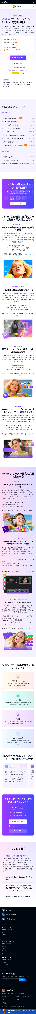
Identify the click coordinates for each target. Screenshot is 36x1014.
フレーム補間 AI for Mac (10, 125)
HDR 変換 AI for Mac (9, 132)
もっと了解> (18, 315)
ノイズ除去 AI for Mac (10, 122)
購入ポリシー (18, 996)
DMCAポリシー (14, 993)
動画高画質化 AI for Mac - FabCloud (14, 135)
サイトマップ (15, 999)
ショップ (4, 932)
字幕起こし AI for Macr (10, 157)
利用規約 (21, 993)
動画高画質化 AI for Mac (12, 118)
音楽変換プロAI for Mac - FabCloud (15, 163)
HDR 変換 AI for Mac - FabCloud (13, 138)
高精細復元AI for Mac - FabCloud (15, 145)
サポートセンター (6, 943)
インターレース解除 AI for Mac (12, 128)
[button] (18, 58)
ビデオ (3, 948)
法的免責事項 (5, 993)
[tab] (15, 15)
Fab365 (4, 934)
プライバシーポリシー (7, 996)
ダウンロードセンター (7, 929)
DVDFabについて (6, 960)
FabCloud (4, 937)
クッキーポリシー (6, 999)
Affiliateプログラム (7, 964)
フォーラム (5, 951)
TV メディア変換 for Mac (10, 160)
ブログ (3, 953)
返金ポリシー (26, 996)
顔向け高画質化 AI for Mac (11, 142)
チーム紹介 (5, 962)
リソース (4, 946)
